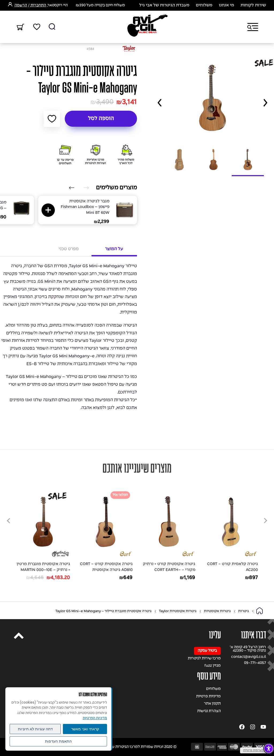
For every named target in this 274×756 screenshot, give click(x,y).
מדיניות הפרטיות (95, 718)
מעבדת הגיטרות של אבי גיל (164, 5)
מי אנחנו (226, 5)
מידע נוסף (209, 676)
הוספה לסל (101, 118)
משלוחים (204, 5)
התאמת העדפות (58, 741)
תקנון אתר (212, 703)
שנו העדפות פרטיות (255, 750)
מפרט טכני (69, 249)
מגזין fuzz (212, 666)
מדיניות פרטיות (208, 696)
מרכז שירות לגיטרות (204, 658)
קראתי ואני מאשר (85, 729)
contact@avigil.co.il (248, 657)
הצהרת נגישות (209, 711)
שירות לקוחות (253, 5)
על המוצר (114, 249)
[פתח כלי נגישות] (268, 748)
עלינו (215, 635)
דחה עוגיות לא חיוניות (35, 729)
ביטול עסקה (207, 651)
